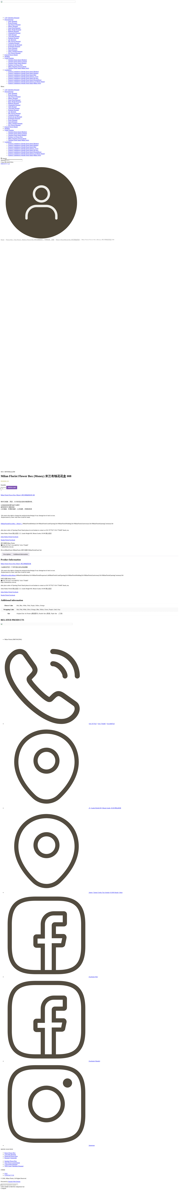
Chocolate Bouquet (14, 36)
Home (2, 239)
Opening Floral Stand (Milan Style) (18, 68)
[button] (89, 86)
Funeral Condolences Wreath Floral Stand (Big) (22, 75)
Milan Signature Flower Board (17, 66)
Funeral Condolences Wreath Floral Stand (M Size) (23, 78)
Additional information (20, 554)
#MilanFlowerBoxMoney (8, 575)
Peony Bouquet (12, 48)
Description (7, 554)
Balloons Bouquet (13, 31)
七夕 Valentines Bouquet (11, 18)
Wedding (7, 56)
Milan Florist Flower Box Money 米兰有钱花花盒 (16, 563)
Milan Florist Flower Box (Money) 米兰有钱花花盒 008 (18, 495)
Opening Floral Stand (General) (17, 61)
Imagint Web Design (14, 1181)
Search (3, 160)
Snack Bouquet (12, 50)
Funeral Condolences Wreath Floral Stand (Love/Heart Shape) (26, 81)
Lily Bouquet (12, 40)
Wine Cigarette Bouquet (15, 51)
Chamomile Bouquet (14, 33)
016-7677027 (93, 724)
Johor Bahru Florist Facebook (9, 537)
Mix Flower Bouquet (14, 41)
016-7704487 (102, 724)
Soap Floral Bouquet (14, 28)
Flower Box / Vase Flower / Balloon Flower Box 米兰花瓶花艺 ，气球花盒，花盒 (30, 239)
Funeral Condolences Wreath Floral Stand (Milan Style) (24, 83)
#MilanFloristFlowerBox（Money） (12, 523)
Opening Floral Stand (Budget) (17, 63)
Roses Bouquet (12, 23)
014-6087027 (111, 724)
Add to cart (12, 487)
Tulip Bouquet (12, 34)
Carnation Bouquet (13, 43)
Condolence (8, 70)
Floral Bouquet (8, 19)
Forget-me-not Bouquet (15, 45)
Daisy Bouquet (12, 21)
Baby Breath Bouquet (14, 29)
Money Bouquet (13, 26)
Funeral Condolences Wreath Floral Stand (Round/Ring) (24, 80)
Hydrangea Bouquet (14, 46)
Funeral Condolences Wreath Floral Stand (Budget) (23, 73)
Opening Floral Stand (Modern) (17, 60)
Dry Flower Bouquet (14, 53)
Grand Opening (9, 58)
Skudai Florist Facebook (8, 540)
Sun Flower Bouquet (14, 24)
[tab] (7, 554)
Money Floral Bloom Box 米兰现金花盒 (68, 239)
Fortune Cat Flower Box (15, 65)
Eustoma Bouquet (13, 38)
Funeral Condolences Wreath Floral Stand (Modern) (23, 71)
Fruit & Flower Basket (11, 55)
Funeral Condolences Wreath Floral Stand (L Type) (23, 76)
